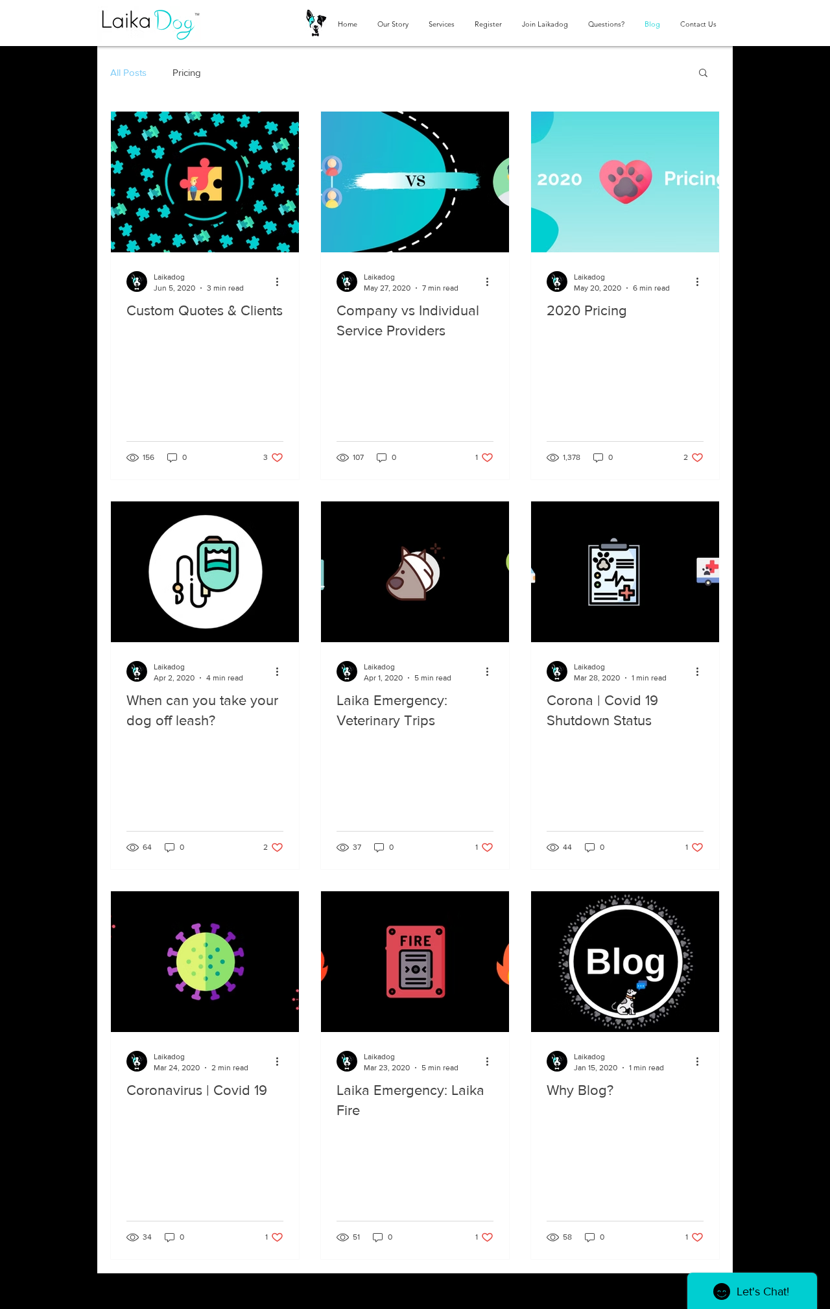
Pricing (186, 72)
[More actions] (281, 281)
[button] (703, 73)
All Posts (128, 72)
